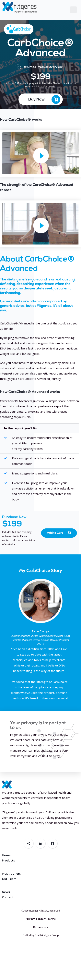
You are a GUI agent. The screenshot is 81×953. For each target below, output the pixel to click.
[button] (73, 9)
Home (6, 855)
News (6, 892)
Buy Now (36, 99)
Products (8, 860)
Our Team (9, 879)
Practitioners (11, 873)
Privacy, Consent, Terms (41, 919)
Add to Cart (55, 533)
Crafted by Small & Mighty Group (40, 935)
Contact (8, 897)
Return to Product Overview (43, 67)
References (40, 927)
